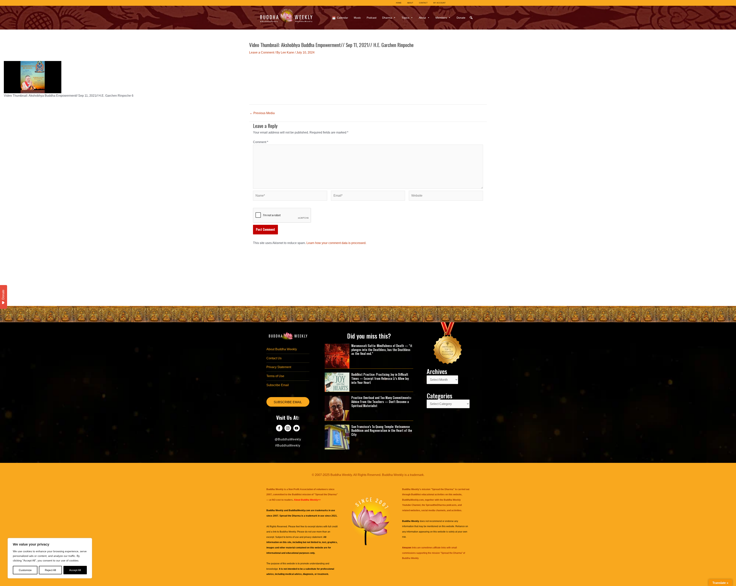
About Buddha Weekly (281, 349)
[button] (471, 18)
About (422, 17)
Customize (25, 570)
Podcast (371, 17)
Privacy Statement (278, 367)
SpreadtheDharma (436, 505)
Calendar (342, 17)
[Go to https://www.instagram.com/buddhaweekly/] (287, 429)
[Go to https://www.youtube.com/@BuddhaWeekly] (296, 429)
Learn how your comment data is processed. (336, 243)
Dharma (387, 17)
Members (441, 17)
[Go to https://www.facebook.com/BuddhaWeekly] (279, 429)
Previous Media (262, 113)
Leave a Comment (261, 52)
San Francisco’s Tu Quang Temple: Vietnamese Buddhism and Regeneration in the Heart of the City (381, 430)
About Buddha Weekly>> (307, 500)
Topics (405, 17)
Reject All (50, 570)
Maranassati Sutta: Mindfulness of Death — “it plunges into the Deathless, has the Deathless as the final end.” (381, 349)
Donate (461, 17)
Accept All (75, 570)
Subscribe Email (277, 385)
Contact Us (274, 358)
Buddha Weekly (288, 531)
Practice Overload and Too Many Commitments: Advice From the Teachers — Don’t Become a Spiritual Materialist (381, 401)
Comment (260, 142)
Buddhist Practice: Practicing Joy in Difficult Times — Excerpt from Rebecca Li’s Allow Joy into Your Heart (380, 378)
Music (357, 17)
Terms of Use (275, 376)
